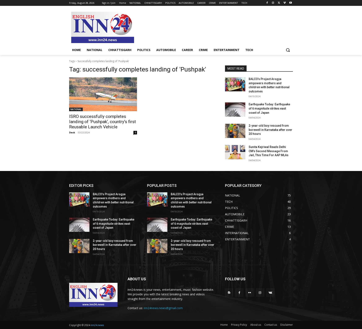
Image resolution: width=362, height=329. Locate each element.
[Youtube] (290, 3)
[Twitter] (279, 3)
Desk (72, 132)
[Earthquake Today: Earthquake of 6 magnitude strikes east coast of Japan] (235, 109)
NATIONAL (75, 109)
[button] (288, 50)
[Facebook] (267, 3)
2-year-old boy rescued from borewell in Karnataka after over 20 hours (270, 129)
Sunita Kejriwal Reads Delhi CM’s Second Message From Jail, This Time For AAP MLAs (268, 151)
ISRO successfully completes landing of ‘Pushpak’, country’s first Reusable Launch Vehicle (102, 121)
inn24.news (97, 325)
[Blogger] (229, 292)
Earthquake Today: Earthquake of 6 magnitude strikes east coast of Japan (269, 108)
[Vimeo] (284, 3)
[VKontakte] (270, 292)
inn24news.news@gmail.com (163, 308)
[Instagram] (273, 3)
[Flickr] (250, 292)
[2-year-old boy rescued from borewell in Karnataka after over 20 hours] (235, 131)
